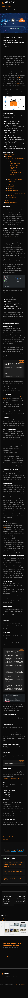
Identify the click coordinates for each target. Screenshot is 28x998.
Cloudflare (8, 6)
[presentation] (14, 930)
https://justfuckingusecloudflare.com (13, 778)
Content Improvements (11, 190)
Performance (8, 156)
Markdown (8, 201)
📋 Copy (22, 361)
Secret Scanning (9, 185)
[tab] (7, 956)
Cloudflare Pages (13, 836)
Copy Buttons (11, 195)
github (20, 836)
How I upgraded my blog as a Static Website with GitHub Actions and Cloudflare (13, 864)
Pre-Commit (11, 186)
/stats (4, 828)
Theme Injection (12, 197)
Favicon (12, 177)
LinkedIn (20, 850)
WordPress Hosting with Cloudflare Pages (13, 872)
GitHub (7, 850)
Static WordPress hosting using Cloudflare (12, 879)
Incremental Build (10, 183)
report (11, 236)
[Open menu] (24, 2)
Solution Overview (10, 154)
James (6, 46)
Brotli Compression (15, 163)
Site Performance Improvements (16, 161)
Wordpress (20, 37)
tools (4, 527)
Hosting (13, 37)
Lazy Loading (13, 167)
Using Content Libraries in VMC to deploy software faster (20, 898)
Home (3, 6)
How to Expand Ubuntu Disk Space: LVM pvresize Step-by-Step (7, 899)
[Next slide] (4, 919)
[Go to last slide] (1, 919)
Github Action (11, 188)
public (18, 83)
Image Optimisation (15, 176)
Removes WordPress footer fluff (16, 193)
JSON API (22, 984)
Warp (19, 77)
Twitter (13, 850)
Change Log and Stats (11, 202)
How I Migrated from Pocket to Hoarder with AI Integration (12, 944)
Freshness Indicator (13, 192)
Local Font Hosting (15, 165)
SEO (9, 199)
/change (5, 832)
